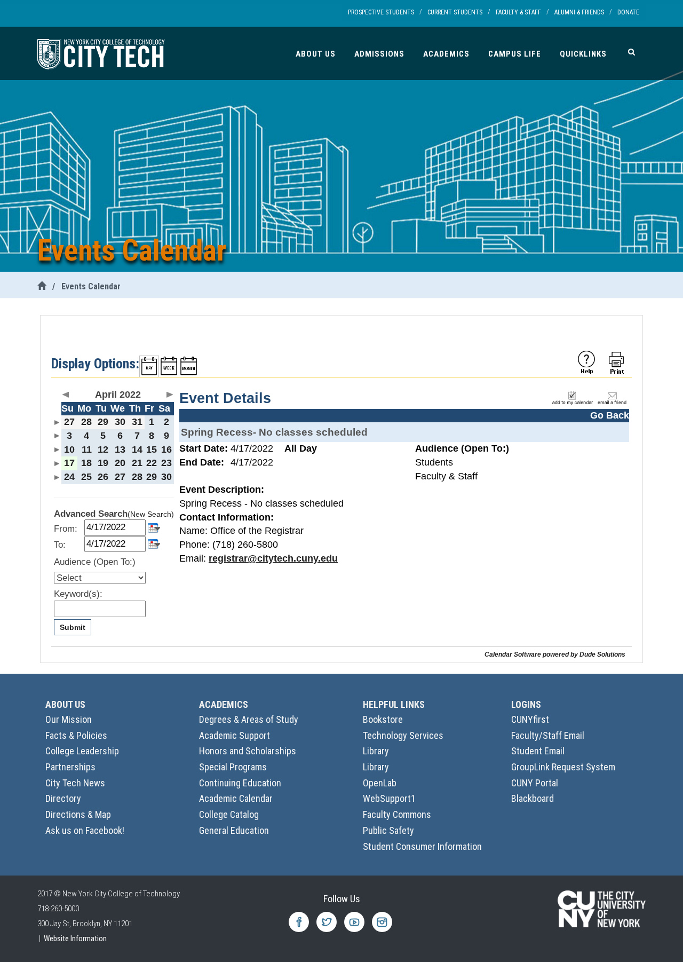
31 (137, 421)
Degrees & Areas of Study (248, 719)
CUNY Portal (534, 782)
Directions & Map (78, 814)
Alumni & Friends (579, 12)
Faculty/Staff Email (547, 735)
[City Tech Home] (41, 286)
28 (86, 421)
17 (69, 463)
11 (87, 449)
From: (65, 529)
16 (166, 449)
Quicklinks (583, 54)
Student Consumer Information (422, 846)
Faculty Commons (397, 814)
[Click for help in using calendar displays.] (586, 362)
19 (103, 463)
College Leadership (82, 750)
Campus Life (514, 54)
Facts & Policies (76, 735)
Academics (446, 54)
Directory (63, 798)
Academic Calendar (236, 798)
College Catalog (229, 814)
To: (60, 545)
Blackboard (532, 798)
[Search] (631, 52)
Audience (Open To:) (95, 562)
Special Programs (233, 766)
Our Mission (68, 719)
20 (120, 463)
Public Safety (388, 830)
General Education (234, 830)
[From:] (154, 526)
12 (103, 449)
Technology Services (403, 735)
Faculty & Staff (518, 12)
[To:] (154, 543)
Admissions (379, 54)
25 (86, 476)
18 (86, 463)
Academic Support (234, 735)
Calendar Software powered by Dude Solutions (555, 654)
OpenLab (379, 782)
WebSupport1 (389, 798)
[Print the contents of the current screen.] (617, 362)
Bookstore (383, 719)
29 (103, 421)
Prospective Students (381, 12)
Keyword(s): (78, 594)
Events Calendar (91, 286)
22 (151, 463)
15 (151, 449)
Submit (72, 627)
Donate (628, 12)
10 (69, 449)
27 (69, 421)
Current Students (454, 12)
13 (120, 449)
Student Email (538, 750)
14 (137, 449)
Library (376, 750)
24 (69, 476)
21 (137, 463)
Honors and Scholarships (247, 750)
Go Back (609, 415)
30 (120, 421)
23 (166, 463)
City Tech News (75, 782)
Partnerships (70, 766)
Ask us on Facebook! (84, 830)
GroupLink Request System (563, 766)
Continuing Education (240, 782)
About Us (316, 54)
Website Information (75, 938)
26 (103, 476)
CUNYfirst (530, 719)
